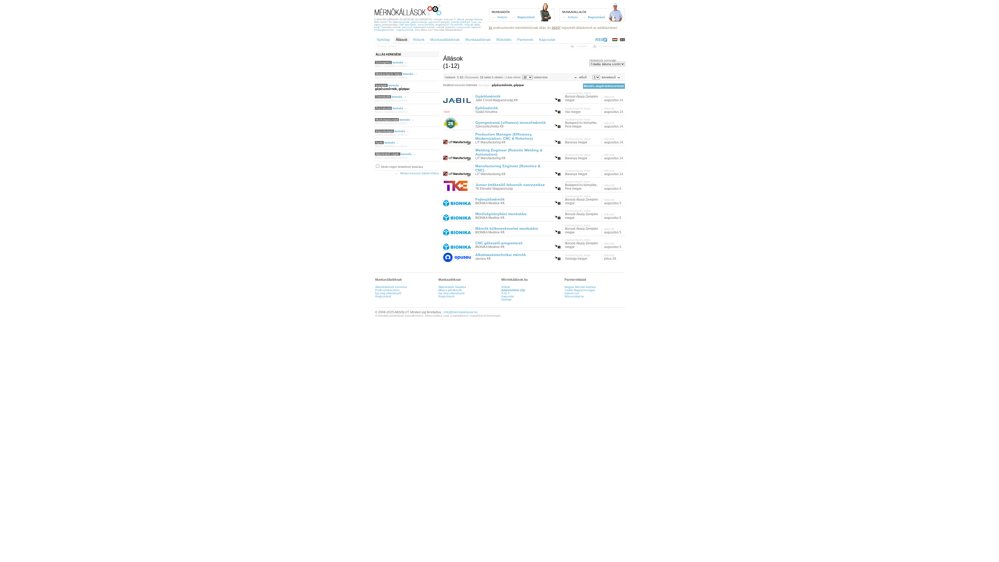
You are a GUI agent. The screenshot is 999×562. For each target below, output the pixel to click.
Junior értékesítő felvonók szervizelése (510, 185)
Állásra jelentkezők (450, 290)
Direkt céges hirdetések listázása (401, 166)
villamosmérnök (401, 22)
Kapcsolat (507, 296)
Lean (474, 22)
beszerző (407, 27)
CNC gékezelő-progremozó (499, 243)
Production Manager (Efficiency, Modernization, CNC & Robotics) (504, 136)
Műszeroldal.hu (574, 296)
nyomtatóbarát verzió (609, 46)
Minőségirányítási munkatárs (501, 214)
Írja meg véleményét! (388, 293)
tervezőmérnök (426, 24)
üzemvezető (463, 27)
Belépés (502, 17)
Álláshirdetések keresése (391, 287)
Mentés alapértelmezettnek (604, 86)
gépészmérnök (419, 22)
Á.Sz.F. (505, 293)
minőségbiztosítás (384, 30)
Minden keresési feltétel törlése (419, 173)
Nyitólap (381, 46)
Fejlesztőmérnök (490, 199)
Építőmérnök (486, 108)
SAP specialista (407, 24)
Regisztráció (526, 17)
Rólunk (505, 287)
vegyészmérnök (404, 30)
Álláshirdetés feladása (452, 287)
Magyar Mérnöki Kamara (580, 287)
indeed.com (572, 293)
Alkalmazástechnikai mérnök (500, 255)
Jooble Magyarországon (580, 290)
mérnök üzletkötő (460, 22)
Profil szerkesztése (387, 290)
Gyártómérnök (488, 96)
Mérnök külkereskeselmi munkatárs (506, 228)
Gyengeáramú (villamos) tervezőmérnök (510, 122)
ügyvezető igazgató (439, 22)
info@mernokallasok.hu (461, 312)
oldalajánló (581, 46)
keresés (398, 62)
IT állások (459, 19)
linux (417, 30)
